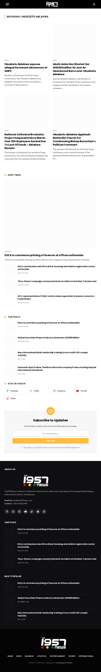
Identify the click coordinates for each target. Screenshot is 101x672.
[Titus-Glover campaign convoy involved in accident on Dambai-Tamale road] (10, 285)
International (86, 656)
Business (8, 251)
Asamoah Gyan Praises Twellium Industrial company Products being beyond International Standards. (57, 368)
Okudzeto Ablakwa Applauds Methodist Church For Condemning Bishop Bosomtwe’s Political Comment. (74, 139)
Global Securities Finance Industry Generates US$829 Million (48, 337)
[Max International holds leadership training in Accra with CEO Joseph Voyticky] (10, 356)
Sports (72, 656)
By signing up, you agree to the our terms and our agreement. (52, 447)
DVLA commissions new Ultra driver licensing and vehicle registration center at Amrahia (56, 268)
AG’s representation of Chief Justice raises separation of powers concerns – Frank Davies (56, 297)
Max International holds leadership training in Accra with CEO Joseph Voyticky (53, 354)
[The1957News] (50, 4)
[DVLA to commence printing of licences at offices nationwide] (51, 213)
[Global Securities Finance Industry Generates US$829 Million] (10, 341)
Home (10, 656)
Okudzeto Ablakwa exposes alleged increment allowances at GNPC (25, 68)
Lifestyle (42, 656)
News (6, 60)
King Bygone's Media (64, 663)
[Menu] (7, 4)
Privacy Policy (66, 447)
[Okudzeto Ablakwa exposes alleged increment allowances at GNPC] (26, 40)
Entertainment (57, 656)
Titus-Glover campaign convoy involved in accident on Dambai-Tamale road (57, 281)
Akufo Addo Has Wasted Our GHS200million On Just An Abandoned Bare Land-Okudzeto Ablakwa (74, 69)
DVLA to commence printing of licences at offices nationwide (44, 255)
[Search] (93, 4)
